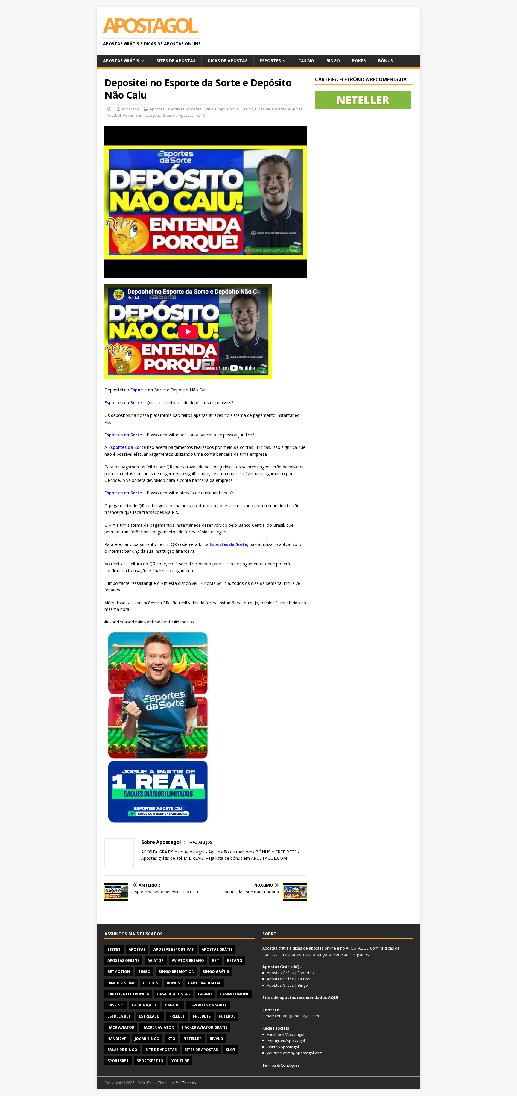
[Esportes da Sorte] (158, 819)
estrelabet (150, 1016)
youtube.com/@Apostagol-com (295, 1053)
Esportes (270, 60)
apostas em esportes (281, 954)
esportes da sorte (208, 1005)
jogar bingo (147, 1038)
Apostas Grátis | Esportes (290, 972)
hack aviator (120, 1027)
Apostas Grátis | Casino (288, 979)
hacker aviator (158, 1027)
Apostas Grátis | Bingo (287, 985)
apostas (137, 949)
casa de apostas (173, 994)
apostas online (123, 960)
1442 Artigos (200, 842)
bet (215, 960)
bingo (144, 971)
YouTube (180, 1060)
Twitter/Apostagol (283, 1047)
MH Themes (186, 1082)
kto (171, 1038)
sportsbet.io (150, 1060)
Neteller (192, 1038)
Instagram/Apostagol (286, 1040)
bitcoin (151, 983)
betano (234, 960)
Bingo (333, 60)
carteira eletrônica (128, 994)
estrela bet (119, 1016)
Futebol (114, 115)
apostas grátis (217, 949)
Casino (306, 60)
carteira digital (204, 983)
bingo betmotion (176, 971)
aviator (156, 960)
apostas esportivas (173, 949)
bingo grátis (216, 971)
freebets (202, 1016)
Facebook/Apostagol (285, 1034)
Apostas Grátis (121, 60)
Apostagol (130, 109)
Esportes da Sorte (123, 402)
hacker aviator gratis (204, 1027)
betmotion (118, 971)
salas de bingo (122, 1049)
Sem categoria (148, 115)
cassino (115, 1005)
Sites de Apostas (175, 60)
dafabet (173, 1005)
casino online (234, 994)
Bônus (385, 60)
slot (230, 1049)
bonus (173, 983)
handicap (117, 1038)
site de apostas (161, 1049)
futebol (227, 1016)
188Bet (114, 949)
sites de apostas (201, 1049)
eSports (295, 109)
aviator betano (188, 960)
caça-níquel (144, 1005)
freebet (177, 1016)
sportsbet (118, 1060)
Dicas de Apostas (227, 60)
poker (334, 954)
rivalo (216, 1038)
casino (205, 994)
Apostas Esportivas (167, 109)
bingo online (121, 983)
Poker (359, 60)
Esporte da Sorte (148, 390)
